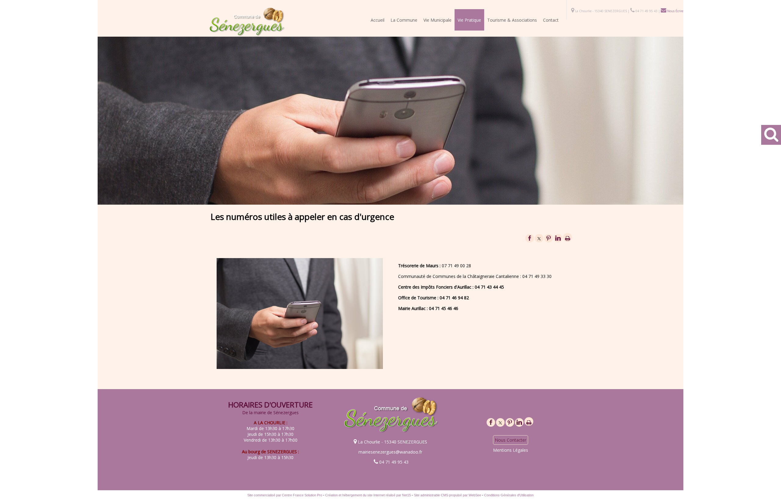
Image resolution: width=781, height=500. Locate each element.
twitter (539, 238)
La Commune (403, 20)
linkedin (558, 238)
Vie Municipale (437, 20)
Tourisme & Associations (512, 20)
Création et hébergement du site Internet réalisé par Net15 (368, 495)
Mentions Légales (510, 450)
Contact (551, 20)
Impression (567, 237)
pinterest (548, 238)
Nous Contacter (510, 440)
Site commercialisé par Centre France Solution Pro (284, 495)
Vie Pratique (469, 20)
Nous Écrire (674, 11)
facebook (529, 238)
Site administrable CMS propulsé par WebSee (447, 495)
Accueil (377, 20)
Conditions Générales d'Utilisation (509, 495)
